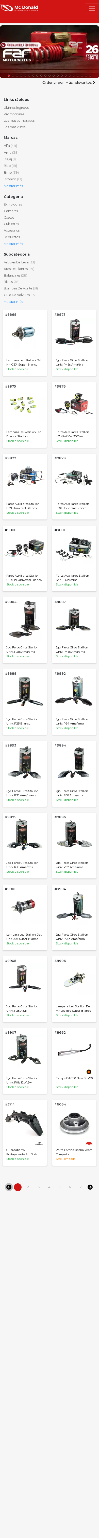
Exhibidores (13, 204)
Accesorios (12, 230)
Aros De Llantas (19, 269)
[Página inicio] (19, 8)
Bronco (13, 179)
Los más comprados (19, 120)
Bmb (11, 172)
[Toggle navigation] (92, 8)
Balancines (15, 275)
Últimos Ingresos (16, 107)
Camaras (11, 211)
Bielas (12, 282)
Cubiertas (11, 224)
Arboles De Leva (19, 262)
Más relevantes (78, 82)
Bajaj (10, 159)
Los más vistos (14, 127)
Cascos (9, 217)
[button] (9, 76)
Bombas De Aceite (21, 288)
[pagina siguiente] (90, 1186)
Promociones (14, 114)
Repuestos (12, 237)
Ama (11, 152)
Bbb (10, 166)
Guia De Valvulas (20, 295)
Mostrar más (13, 186)
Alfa (10, 146)
